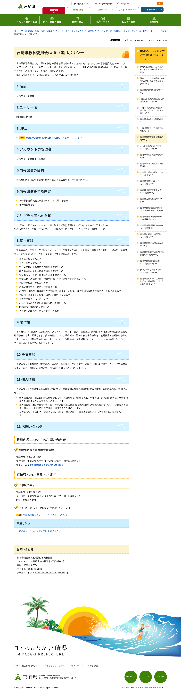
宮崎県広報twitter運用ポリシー (151, 200)
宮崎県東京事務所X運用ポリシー (151, 156)
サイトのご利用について (27, 666)
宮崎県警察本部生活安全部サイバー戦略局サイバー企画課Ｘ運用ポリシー (152, 281)
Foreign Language (105, 4)
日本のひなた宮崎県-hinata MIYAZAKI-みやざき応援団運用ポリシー (152, 81)
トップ (20, 31)
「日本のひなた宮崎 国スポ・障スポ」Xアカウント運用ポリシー (151, 110)
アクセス (145, 676)
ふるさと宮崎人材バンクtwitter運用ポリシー (151, 147)
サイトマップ (77, 666)
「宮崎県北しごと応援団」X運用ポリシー (152, 129)
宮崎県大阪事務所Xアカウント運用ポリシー (151, 173)
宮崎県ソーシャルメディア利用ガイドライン (41, 531)
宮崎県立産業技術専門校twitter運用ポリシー (151, 235)
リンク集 (94, 666)
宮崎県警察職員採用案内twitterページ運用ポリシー (151, 209)
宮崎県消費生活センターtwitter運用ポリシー (151, 182)
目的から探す (78, 10)
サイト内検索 (118, 3)
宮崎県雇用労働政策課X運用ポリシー (151, 164)
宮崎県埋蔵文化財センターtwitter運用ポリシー (152, 191)
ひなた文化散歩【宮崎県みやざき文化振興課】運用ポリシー (152, 69)
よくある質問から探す (127, 10)
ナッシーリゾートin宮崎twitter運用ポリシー (150, 271)
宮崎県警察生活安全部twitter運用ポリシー (150, 262)
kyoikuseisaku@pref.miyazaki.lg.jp (46, 465)
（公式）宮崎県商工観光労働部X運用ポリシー (152, 100)
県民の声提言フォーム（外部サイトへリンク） (46, 515)
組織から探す (103, 10)
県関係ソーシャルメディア (100, 31)
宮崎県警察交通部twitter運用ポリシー (151, 244)
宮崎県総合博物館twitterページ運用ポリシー (151, 218)
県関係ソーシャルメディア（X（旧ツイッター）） (136, 31)
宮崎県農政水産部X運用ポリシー (151, 91)
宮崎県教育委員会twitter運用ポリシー (151, 138)
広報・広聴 (40, 31)
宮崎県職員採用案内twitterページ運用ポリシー (151, 226)
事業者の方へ (152, 10)
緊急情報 (54, 10)
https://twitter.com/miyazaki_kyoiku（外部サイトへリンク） (55, 138)
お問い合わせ (131, 676)
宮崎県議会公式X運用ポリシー (151, 120)
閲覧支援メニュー (83, 4)
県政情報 (29, 31)
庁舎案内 (160, 676)
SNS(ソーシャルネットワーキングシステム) (66, 31)
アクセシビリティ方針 (54, 666)
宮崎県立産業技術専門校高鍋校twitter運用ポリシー (152, 253)
